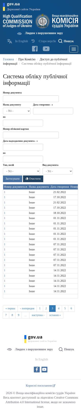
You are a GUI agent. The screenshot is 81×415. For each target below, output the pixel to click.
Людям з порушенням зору (44, 33)
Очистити (34, 178)
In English (21, 41)
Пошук (69, 41)
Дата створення (60, 186)
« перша (10, 308)
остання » (55, 315)
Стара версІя (47, 41)
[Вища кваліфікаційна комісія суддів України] (40, 21)
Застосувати (13, 178)
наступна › (38, 315)
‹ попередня (27, 308)
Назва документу (12, 104)
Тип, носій (8, 165)
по (4, 117)
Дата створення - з (43, 104)
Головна (8, 59)
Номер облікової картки (16, 129)
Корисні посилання (39, 385)
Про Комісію (26, 59)
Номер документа (12, 92)
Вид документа (50, 165)
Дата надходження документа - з (20, 141)
